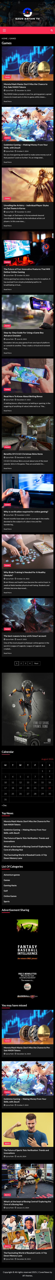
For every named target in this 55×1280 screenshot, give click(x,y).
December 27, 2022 (24, 400)
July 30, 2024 (21, 1156)
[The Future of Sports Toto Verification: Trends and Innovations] (27, 1129)
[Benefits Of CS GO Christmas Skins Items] (27, 433)
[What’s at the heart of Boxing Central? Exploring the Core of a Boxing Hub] (27, 1181)
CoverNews (44, 1272)
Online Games (10, 896)
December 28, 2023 (24, 1259)
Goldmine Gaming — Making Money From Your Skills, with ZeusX (25, 831)
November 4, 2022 (23, 515)
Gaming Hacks (10, 885)
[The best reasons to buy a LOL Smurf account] (27, 615)
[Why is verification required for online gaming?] (27, 491)
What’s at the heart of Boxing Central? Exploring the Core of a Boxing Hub (27, 848)
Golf (6, 891)
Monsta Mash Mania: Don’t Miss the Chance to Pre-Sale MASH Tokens (27, 823)
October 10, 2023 (23, 275)
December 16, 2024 (24, 90)
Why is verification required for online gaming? (26, 511)
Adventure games (12, 875)
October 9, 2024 (22, 151)
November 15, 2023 (24, 212)
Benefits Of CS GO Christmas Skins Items (23, 454)
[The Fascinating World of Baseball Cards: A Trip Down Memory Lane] (27, 1232)
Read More (7, 101)
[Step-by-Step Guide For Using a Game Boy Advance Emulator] (27, 312)
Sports (7, 901)
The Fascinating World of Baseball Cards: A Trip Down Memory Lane (25, 856)
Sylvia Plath (10, 90)
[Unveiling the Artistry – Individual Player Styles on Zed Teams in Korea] (27, 185)
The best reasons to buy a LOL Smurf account (25, 636)
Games (7, 77)
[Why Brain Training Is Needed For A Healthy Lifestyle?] (27, 551)
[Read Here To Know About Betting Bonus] (27, 375)
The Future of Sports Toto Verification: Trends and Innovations (26, 839)
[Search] (51, 30)
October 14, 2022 (23, 579)
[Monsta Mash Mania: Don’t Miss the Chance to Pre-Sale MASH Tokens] (27, 63)
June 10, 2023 (22, 339)
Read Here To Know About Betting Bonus (23, 396)
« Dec (4, 805)
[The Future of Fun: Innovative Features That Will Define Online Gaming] (27, 248)
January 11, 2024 (23, 1208)
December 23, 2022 (24, 457)
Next (36, 663)
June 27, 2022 (22, 639)
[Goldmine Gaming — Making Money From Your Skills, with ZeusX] (27, 124)
